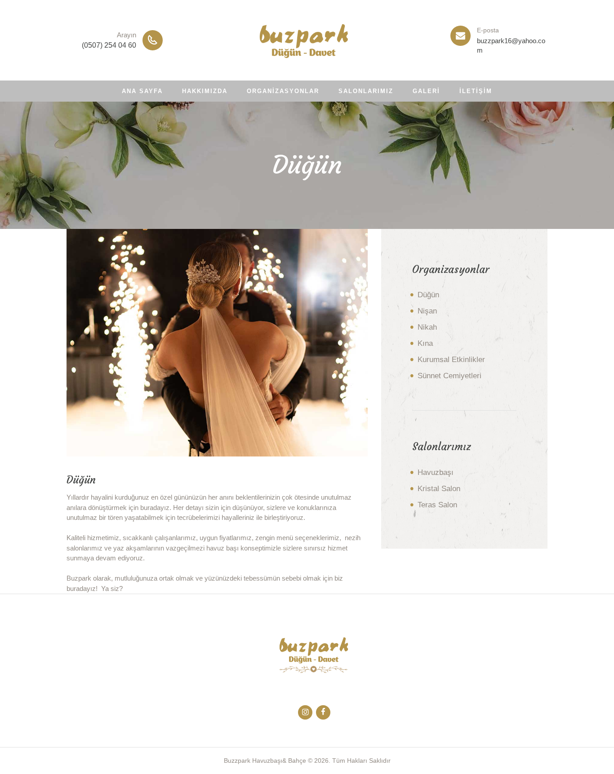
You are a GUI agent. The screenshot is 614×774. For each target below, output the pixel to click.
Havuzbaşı (436, 472)
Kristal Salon (439, 488)
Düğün (428, 295)
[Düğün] (217, 343)
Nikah (427, 327)
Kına (425, 343)
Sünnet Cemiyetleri (449, 375)
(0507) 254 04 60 (109, 45)
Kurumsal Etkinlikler (451, 359)
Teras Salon (437, 505)
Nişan (427, 311)
